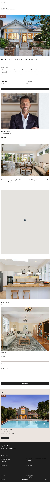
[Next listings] (48, 438)
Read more (3, 78)
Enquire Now (25, 89)
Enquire (3, 479)
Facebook (3, 475)
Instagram (3, 476)
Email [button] (2, 139)
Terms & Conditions (29, 475)
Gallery (47, 479)
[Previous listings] (45, 438)
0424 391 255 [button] (4, 137)
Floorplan (25, 479)
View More (5, 437)
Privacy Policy (28, 476)
